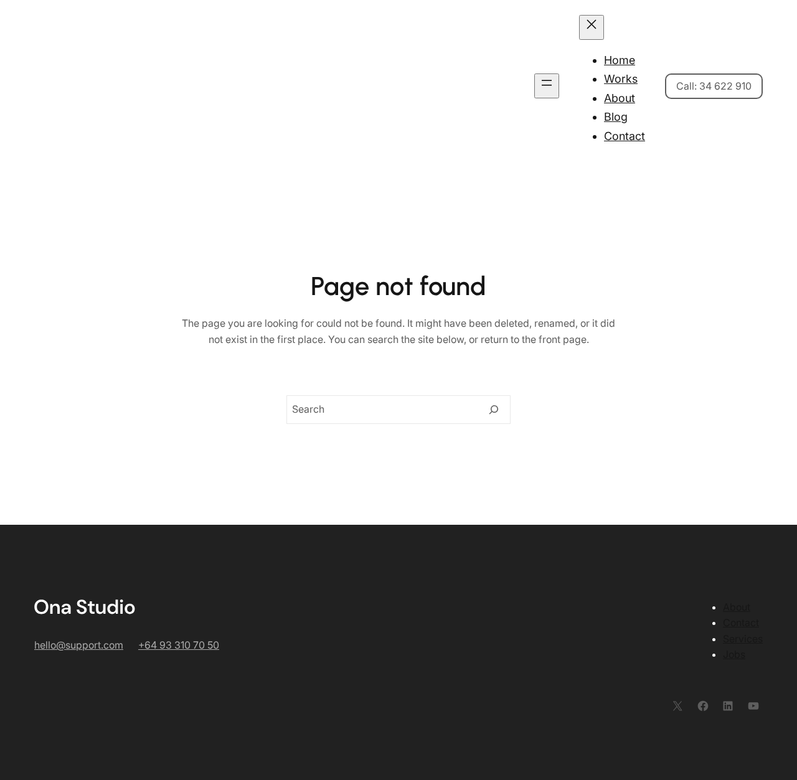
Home (619, 60)
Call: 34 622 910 (714, 86)
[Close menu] (591, 27)
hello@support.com (78, 645)
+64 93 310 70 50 (178, 645)
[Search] (493, 409)
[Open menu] (546, 85)
